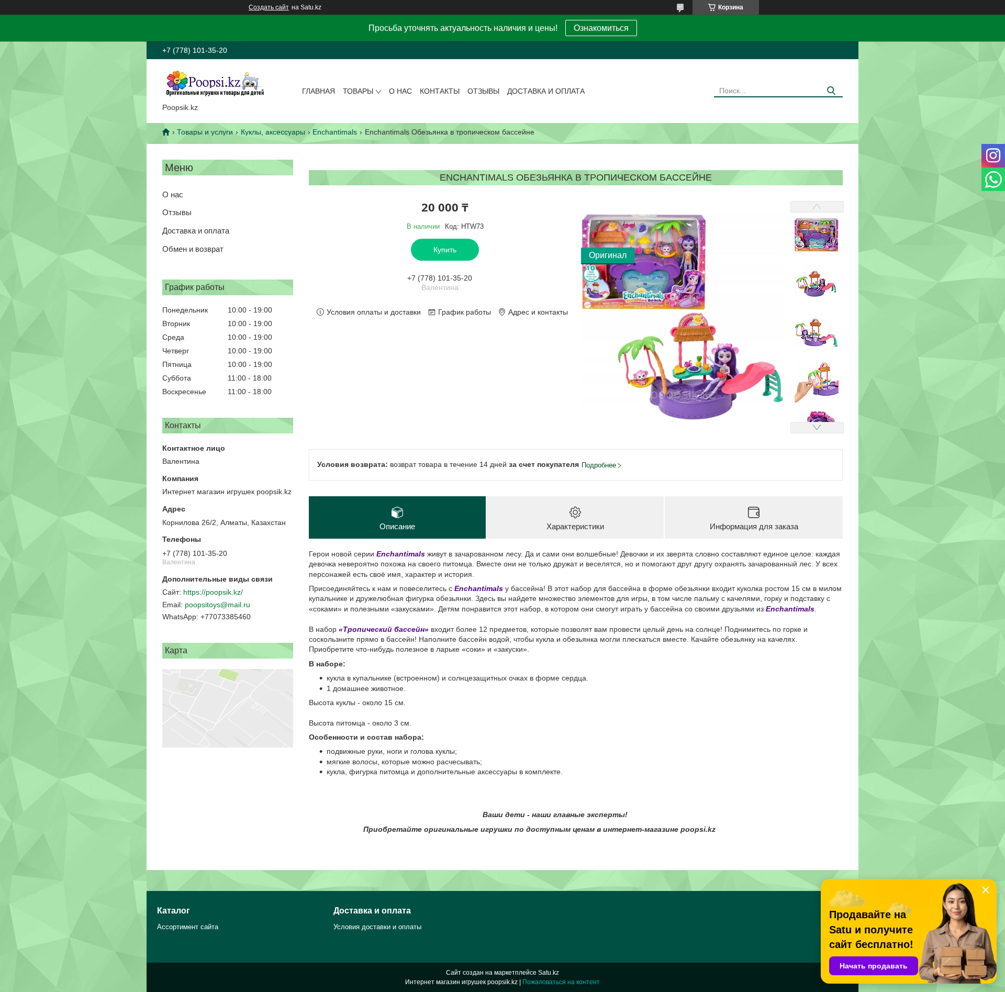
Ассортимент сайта (187, 927)
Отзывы (483, 91)
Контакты (440, 91)
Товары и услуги (205, 132)
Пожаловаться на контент (561, 982)
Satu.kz (548, 972)
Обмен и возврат (193, 248)
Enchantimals (334, 132)
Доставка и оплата (546, 91)
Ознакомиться (601, 28)
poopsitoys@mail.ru (217, 604)
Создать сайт (269, 7)
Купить (444, 250)
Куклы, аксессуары (273, 132)
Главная (318, 91)
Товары (358, 91)
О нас (400, 91)
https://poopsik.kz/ (213, 592)
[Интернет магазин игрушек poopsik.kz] (214, 83)
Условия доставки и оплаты (377, 927)
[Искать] (831, 90)
